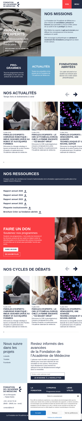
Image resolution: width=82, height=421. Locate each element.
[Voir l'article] (16, 127)
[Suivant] (75, 94)
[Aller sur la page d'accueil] (12, 389)
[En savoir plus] (13, 70)
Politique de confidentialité (55, 417)
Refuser (54, 413)
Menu (76, 4)
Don (67, 4)
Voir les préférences (71, 413)
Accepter (38, 413)
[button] (78, 396)
